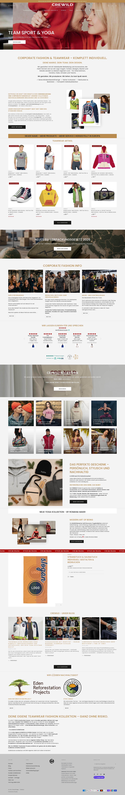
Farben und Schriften (14, 770)
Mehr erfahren (17, 127)
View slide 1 (54, 46)
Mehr (11, 708)
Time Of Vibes (15, 789)
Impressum (29, 763)
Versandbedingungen (32, 770)
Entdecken (21, 42)
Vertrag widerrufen (14, 782)
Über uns (11, 780)
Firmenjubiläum (13, 106)
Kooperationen (12, 775)
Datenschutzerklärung (33, 766)
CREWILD (69, 554)
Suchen (10, 763)
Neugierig (62, 389)
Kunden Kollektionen (14, 773)
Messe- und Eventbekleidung (30, 104)
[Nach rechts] (60, 605)
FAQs (9, 768)
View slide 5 (71, 46)
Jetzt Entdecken (76, 541)
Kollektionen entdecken (15, 750)
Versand (75, 568)
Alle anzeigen (62, 222)
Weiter (11, 316)
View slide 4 (67, 46)
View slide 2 (58, 46)
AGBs (27, 773)
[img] (62, 328)
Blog (9, 766)
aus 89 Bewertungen (61, 330)
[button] (108, 5)
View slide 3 (62, 46)
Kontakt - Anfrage (13, 778)
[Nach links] (57, 605)
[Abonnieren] (116, 764)
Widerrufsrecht (30, 768)
